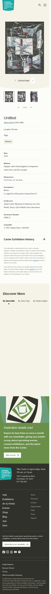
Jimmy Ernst (9, 123)
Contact (34, 503)
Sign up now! (11, 455)
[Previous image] (18, 107)
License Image (23, 80)
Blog (4, 516)
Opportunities (36, 506)
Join (4, 521)
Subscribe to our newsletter (15, 544)
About (33, 495)
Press (33, 514)
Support (34, 518)
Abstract (8, 141)
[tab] (9, 301)
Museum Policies (8, 568)
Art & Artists (8, 503)
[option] (9, 96)
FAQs (33, 510)
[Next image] (31, 107)
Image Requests (8, 564)
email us (35, 260)
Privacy (5, 572)
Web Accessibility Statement (12, 575)
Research (34, 499)
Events (6, 508)
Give (4, 525)
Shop (5, 512)
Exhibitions (8, 499)
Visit (4, 495)
